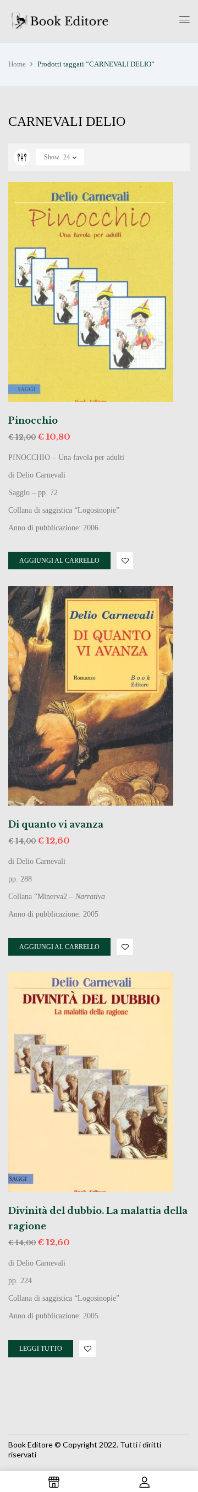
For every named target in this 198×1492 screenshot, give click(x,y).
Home (17, 64)
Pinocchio (33, 420)
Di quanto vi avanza (55, 824)
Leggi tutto (40, 1348)
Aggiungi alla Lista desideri (125, 560)
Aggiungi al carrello (59, 560)
